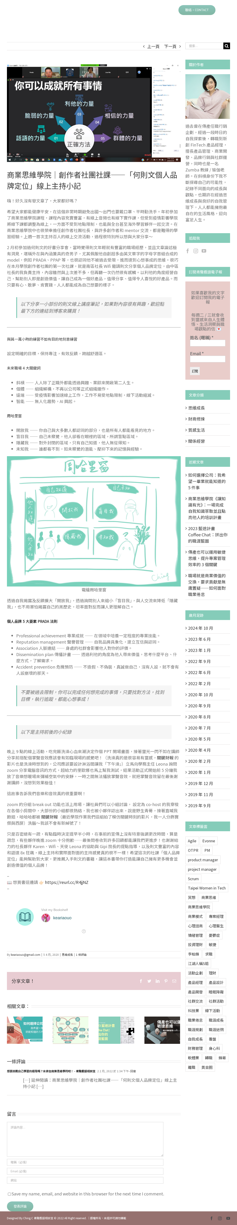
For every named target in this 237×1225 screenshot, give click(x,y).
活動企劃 (195, 973)
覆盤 (212, 1039)
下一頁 (170, 46)
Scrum (193, 878)
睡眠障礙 (216, 992)
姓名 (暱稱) (201, 337)
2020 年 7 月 (199, 728)
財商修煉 (196, 419)
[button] (222, 9)
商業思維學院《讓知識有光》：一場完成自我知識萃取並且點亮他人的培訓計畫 (65, 1030)
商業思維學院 (199, 907)
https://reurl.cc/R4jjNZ (66, 882)
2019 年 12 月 (200, 783)
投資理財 (195, 944)
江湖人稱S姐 (198, 963)
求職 (208, 954)
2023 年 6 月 (199, 639)
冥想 (191, 897)
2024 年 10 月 (200, 628)
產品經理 (195, 982)
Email (197, 353)
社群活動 (216, 1001)
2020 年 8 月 (199, 717)
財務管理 (195, 1048)
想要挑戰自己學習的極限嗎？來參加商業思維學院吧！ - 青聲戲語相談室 (51, 1071)
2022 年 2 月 (199, 683)
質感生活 (196, 430)
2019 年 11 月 (200, 794)
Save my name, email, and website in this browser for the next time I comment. (88, 1194)
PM (207, 850)
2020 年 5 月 (199, 739)
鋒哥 (222, 1057)
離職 (191, 1067)
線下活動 (212, 1010)
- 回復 (132, 1071)
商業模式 (195, 916)
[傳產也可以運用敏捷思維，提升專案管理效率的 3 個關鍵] (162, 1030)
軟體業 (193, 1057)
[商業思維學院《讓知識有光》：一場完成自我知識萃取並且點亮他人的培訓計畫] (70, 1030)
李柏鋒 (193, 954)
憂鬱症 (214, 935)
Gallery (30, 1030)
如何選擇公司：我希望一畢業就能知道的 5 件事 (19, 1030)
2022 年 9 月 (199, 661)
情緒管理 (195, 935)
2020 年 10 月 (200, 694)
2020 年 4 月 (199, 750)
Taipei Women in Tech (207, 888)
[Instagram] (195, 251)
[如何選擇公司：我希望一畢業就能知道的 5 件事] (25, 1030)
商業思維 (208, 897)
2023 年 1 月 (199, 650)
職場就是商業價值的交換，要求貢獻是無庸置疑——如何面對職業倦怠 (207, 584)
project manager (202, 869)
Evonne (208, 840)
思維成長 (67, 954)
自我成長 (195, 1039)
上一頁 (153, 46)
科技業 (193, 1010)
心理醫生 (216, 926)
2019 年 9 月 (199, 805)
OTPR (193, 850)
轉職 (208, 1057)
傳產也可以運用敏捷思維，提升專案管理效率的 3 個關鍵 (156, 1030)
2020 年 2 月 (199, 761)
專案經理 (216, 916)
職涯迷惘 (216, 1029)
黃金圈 (206, 1067)
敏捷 (212, 944)
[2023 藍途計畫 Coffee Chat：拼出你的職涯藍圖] (116, 1030)
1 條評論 (81, 954)
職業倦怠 (195, 1020)
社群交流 (195, 1001)
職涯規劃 (195, 1029)
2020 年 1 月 (199, 772)
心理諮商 (195, 926)
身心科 (214, 1048)
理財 (212, 973)
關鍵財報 (165, 758)
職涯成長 (216, 1020)
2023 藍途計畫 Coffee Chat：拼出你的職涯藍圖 (110, 1030)
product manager (203, 859)
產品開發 (195, 992)
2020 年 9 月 (199, 706)
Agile (192, 840)
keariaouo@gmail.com (25, 954)
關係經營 (196, 441)
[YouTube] (204, 251)
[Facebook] (187, 251)
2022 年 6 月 (199, 672)
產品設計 (216, 982)
